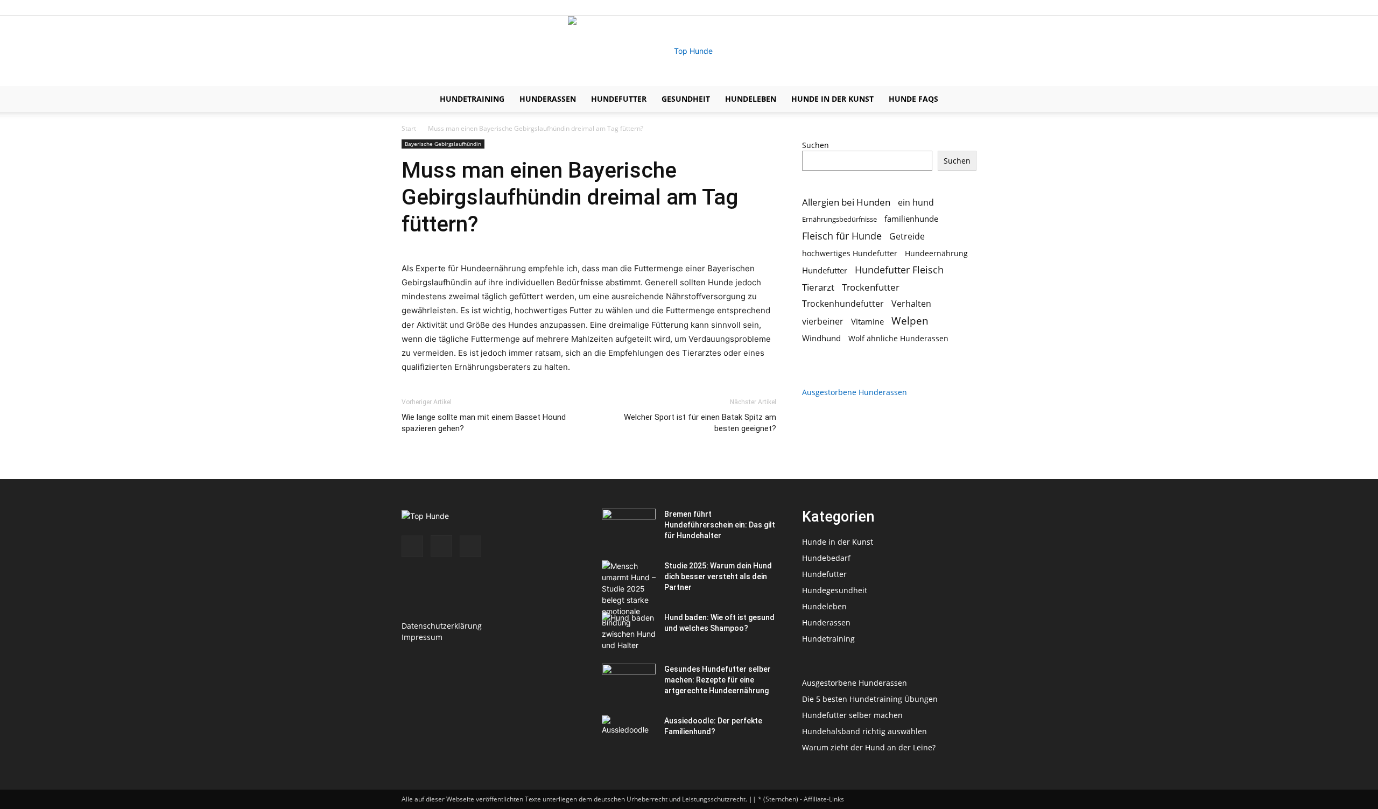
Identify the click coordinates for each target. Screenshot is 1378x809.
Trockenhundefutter (843, 303)
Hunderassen (547, 99)
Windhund (821, 338)
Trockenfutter (870, 287)
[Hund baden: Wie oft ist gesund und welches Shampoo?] (629, 631)
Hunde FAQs (913, 99)
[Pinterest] (968, 7)
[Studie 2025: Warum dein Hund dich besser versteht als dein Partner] (629, 605)
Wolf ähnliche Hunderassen (898, 338)
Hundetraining (472, 99)
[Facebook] (933, 7)
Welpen (910, 320)
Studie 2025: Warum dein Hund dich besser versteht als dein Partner (718, 576)
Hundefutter (618, 99)
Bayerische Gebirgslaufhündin (443, 143)
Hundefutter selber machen (852, 715)
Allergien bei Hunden (846, 202)
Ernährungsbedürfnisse (839, 219)
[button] (963, 100)
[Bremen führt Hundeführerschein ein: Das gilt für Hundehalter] (629, 527)
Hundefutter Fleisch (899, 270)
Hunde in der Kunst (832, 99)
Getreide (907, 236)
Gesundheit (686, 99)
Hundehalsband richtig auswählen (864, 731)
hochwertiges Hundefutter (849, 253)
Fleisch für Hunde (842, 236)
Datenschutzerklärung (442, 626)
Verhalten (911, 303)
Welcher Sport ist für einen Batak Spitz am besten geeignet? (700, 422)
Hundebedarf (826, 558)
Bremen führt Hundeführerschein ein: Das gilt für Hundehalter (719, 525)
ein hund (916, 202)
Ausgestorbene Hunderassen (854, 392)
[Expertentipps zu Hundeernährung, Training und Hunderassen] (689, 51)
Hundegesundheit (834, 590)
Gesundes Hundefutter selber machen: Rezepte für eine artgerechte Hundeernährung (717, 680)
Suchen (815, 145)
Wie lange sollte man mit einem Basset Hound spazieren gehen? (484, 422)
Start (409, 128)
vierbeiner (822, 321)
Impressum (422, 637)
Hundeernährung (936, 253)
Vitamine (867, 321)
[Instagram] (951, 7)
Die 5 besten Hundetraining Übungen (870, 699)
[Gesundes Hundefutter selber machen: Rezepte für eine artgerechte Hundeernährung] (629, 682)
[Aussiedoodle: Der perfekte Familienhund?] (629, 734)
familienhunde (911, 218)
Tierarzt (818, 287)
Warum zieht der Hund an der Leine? (869, 747)
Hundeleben (750, 99)
